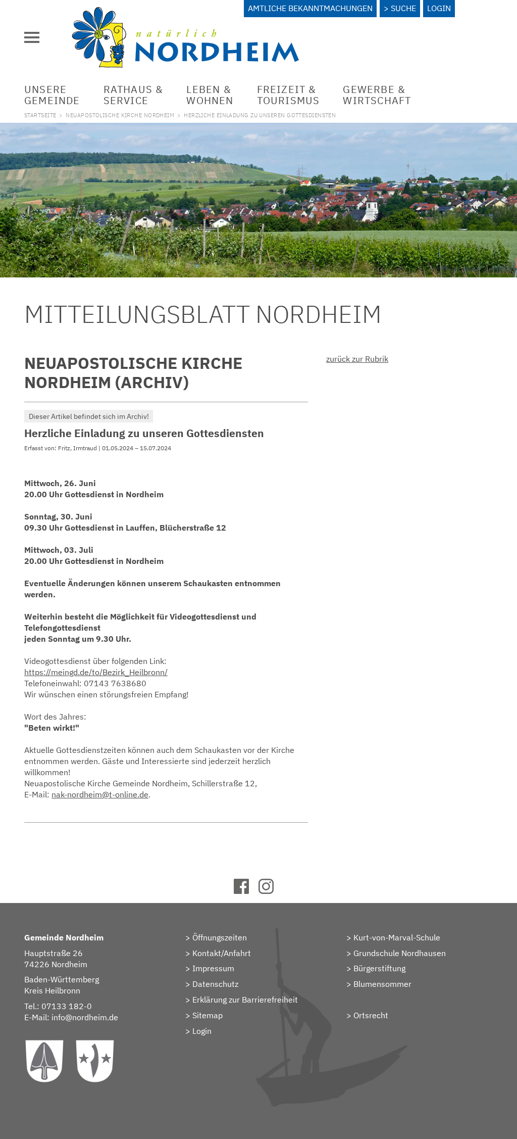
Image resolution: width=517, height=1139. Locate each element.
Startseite (40, 115)
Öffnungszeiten (219, 937)
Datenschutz (215, 984)
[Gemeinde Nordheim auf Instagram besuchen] (270, 891)
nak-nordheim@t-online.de (99, 794)
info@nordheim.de (84, 1017)
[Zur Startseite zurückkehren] (185, 13)
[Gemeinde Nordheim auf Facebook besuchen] (246, 891)
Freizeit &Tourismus (288, 94)
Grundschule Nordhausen (399, 953)
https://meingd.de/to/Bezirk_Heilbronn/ (96, 672)
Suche (403, 8)
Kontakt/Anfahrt (221, 953)
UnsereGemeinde (52, 94)
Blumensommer (382, 984)
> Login (198, 1031)
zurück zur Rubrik (357, 359)
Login (439, 8)
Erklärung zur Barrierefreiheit (245, 999)
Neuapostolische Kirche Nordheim (120, 115)
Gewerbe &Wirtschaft (377, 94)
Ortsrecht (370, 1015)
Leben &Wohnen (209, 94)
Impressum (213, 968)
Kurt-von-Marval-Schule (396, 937)
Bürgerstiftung (379, 968)
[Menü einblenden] (31, 37)
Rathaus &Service (134, 94)
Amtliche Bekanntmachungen (310, 8)
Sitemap (207, 1015)
